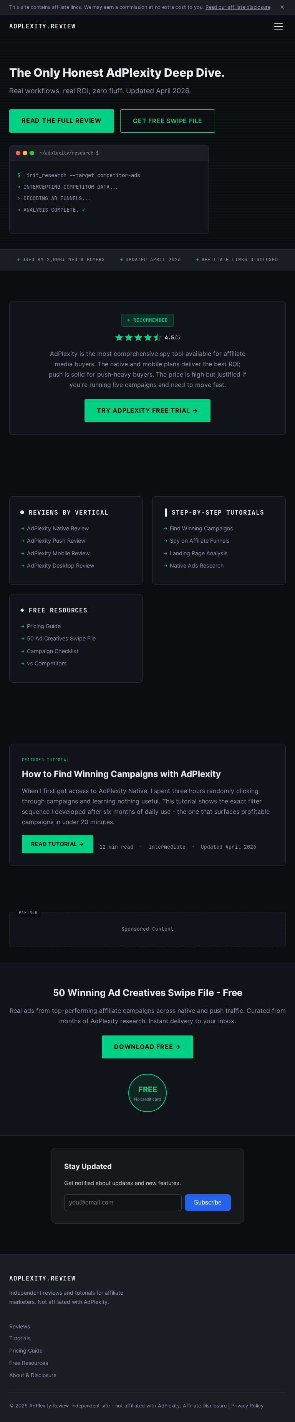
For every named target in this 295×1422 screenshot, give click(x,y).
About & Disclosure (32, 1375)
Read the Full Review (62, 120)
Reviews (19, 1326)
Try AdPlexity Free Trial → (147, 410)
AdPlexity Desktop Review (60, 565)
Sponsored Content (147, 929)
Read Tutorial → (57, 844)
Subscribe (208, 1202)
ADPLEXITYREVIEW (42, 26)
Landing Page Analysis (199, 553)
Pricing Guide (44, 626)
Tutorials (19, 1338)
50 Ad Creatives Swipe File (61, 638)
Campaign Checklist (52, 651)
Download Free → (147, 1046)
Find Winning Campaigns (201, 528)
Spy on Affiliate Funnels (200, 540)
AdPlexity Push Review (56, 540)
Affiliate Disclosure (205, 1406)
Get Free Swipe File (167, 121)
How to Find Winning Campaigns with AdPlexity (121, 774)
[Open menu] (278, 26)
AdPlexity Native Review (58, 528)
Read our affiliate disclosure (238, 7)
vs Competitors (47, 663)
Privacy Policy (247, 1406)
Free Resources (28, 1362)
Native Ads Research (197, 565)
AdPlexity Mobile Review (58, 553)
